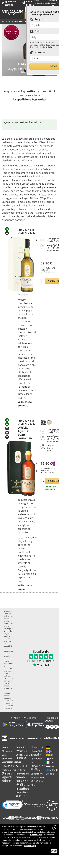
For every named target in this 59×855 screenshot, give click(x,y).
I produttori (37, 758)
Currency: (40, 52)
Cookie (19, 781)
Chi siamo (7, 751)
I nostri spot (8, 766)
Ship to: (39, 31)
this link (50, 47)
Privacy (19, 762)
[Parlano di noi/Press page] (4, 738)
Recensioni (21, 766)
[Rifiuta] (54, 827)
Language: (40, 19)
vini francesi (8, 701)
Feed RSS (6, 781)
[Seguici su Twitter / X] (56, 726)
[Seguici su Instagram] (52, 726)
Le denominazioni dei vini (38, 765)
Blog (33, 785)
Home (5, 747)
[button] (12, 805)
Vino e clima (37, 781)
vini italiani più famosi (8, 707)
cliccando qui (36, 834)
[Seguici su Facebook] (48, 726)
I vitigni (34, 766)
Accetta (54, 851)
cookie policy (30, 845)
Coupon (35, 754)
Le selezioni (37, 773)
